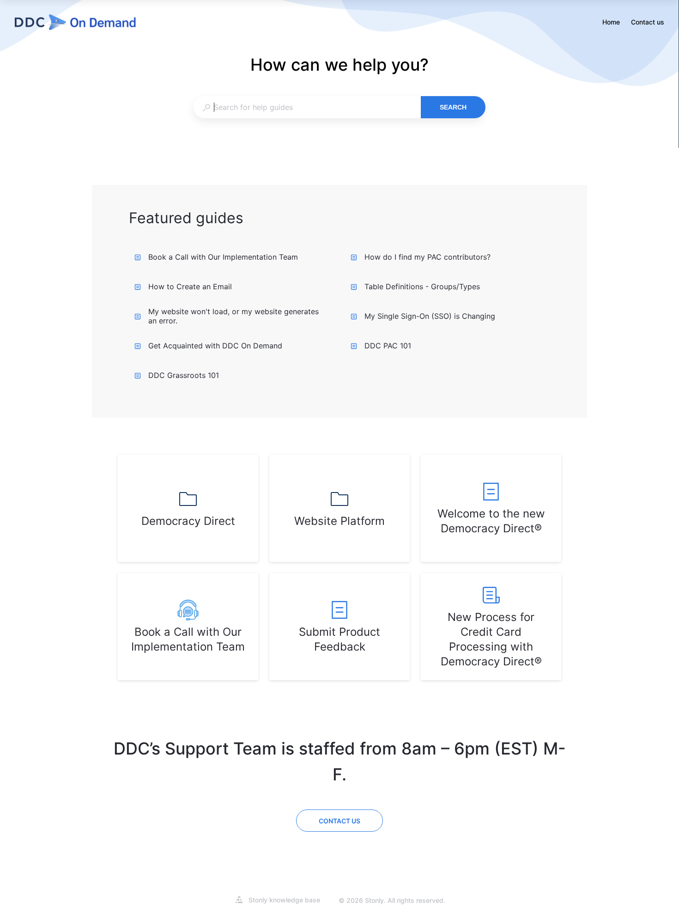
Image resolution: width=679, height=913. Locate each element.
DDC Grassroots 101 (183, 375)
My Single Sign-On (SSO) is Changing (429, 316)
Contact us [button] (647, 22)
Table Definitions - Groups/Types (422, 286)
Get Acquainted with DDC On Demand (215, 345)
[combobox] (307, 107)
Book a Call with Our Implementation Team (223, 257)
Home (611, 23)
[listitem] (188, 508)
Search (453, 107)
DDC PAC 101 (387, 345)
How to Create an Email (190, 286)
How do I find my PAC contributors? (427, 257)
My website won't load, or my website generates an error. (233, 316)
